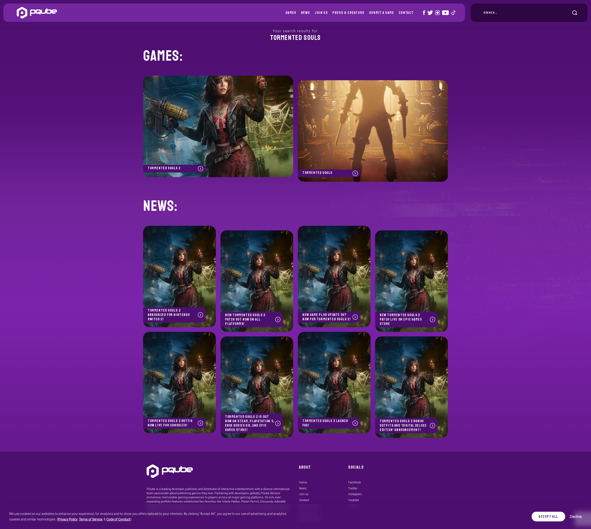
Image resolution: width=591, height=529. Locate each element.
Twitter (352, 488)
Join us (321, 12)
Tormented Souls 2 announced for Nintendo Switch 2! (169, 314)
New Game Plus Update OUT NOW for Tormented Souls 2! (326, 317)
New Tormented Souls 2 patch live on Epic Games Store (401, 319)
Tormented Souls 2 (164, 168)
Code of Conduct (118, 519)
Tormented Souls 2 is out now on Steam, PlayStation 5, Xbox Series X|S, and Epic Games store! (249, 423)
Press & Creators (348, 12)
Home (303, 482)
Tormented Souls (317, 173)
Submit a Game (381, 12)
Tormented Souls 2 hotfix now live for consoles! (170, 423)
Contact (406, 12)
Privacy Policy (68, 519)
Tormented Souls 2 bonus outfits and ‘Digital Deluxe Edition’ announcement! (403, 425)
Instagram (355, 494)
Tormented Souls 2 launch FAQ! (325, 423)
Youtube (353, 500)
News (305, 12)
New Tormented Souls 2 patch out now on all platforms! (245, 319)
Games (291, 12)
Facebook (354, 482)
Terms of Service (90, 519)
